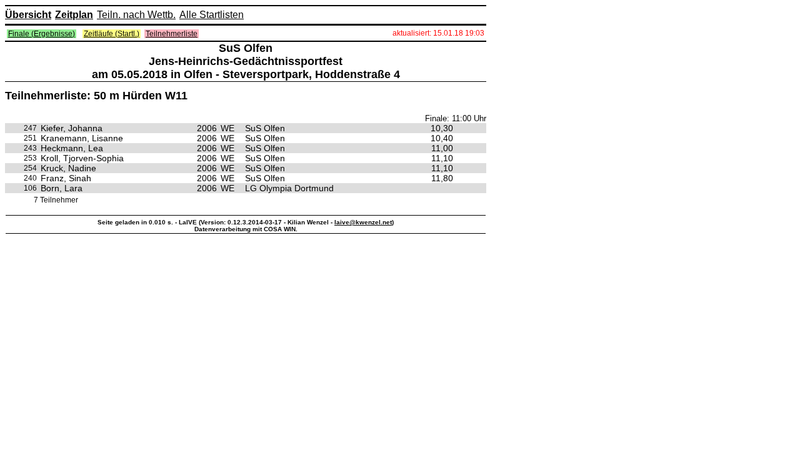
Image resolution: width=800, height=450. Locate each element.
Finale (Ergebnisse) (41, 33)
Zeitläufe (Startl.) (111, 33)
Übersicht (28, 14)
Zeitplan (74, 14)
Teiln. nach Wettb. (136, 14)
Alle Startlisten (211, 14)
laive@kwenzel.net (363, 222)
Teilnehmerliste (172, 33)
